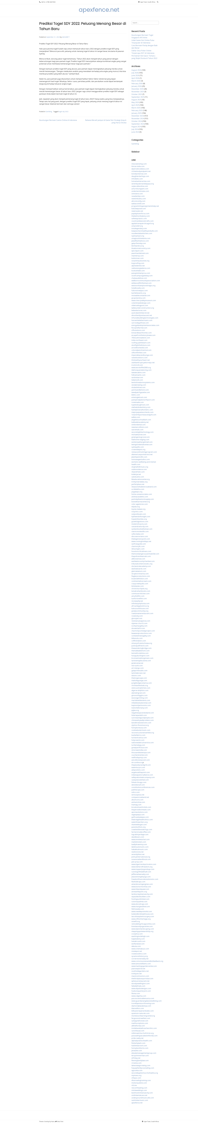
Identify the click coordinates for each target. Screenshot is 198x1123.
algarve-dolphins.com (139, 690)
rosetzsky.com (137, 616)
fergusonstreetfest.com (140, 1018)
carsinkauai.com (137, 1031)
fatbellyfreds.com (138, 986)
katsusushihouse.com (140, 608)
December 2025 (137, 89)
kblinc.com (135, 395)
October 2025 (136, 94)
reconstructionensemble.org (142, 732)
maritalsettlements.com (140, 700)
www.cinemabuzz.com (140, 949)
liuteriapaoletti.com (139, 715)
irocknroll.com (137, 365)
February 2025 (137, 110)
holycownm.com (137, 740)
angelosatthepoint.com (140, 772)
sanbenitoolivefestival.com (141, 529)
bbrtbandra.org (137, 246)
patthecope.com (137, 790)
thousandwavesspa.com (140, 752)
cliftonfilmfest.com (138, 352)
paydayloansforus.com (140, 213)
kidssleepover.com (138, 208)
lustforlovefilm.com (139, 598)
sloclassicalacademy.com (141, 566)
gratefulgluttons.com (139, 521)
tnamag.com (136, 805)
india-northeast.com (139, 340)
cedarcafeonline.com (139, 186)
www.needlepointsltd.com (141, 911)
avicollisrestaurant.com (140, 760)
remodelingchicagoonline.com (143, 924)
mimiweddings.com (139, 1090)
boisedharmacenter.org (140, 501)
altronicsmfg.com (138, 201)
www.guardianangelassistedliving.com (146, 1001)
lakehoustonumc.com (139, 847)
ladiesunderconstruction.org (142, 308)
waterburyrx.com (138, 767)
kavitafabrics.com (138, 735)
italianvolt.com (137, 380)
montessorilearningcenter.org (143, 1016)
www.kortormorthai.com (141, 886)
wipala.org (135, 506)
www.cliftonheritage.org (141, 919)
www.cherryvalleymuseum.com (143, 300)
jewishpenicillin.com (139, 457)
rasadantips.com (138, 196)
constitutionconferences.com (142, 787)
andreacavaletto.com (139, 497)
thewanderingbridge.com (141, 648)
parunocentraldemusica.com (142, 998)
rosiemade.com (137, 402)
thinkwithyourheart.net (140, 360)
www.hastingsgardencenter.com (144, 966)
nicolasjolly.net (137, 601)
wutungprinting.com (139, 698)
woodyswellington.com (140, 983)
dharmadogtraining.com (141, 1080)
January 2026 (136, 86)
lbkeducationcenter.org (140, 479)
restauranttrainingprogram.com (144, 452)
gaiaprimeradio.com (139, 670)
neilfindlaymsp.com (139, 757)
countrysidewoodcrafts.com (142, 221)
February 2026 (137, 83)
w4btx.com (135, 417)
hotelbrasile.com (138, 288)
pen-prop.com (137, 862)
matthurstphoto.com (139, 1023)
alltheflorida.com (138, 1026)
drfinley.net (135, 1058)
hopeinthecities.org (139, 519)
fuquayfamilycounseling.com (142, 1068)
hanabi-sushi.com (138, 941)
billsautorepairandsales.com (142, 1011)
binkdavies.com (137, 586)
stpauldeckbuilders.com (140, 896)
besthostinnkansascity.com (142, 1093)
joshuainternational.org (140, 857)
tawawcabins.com (138, 372)
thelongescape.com (139, 678)
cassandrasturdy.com (139, 526)
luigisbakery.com (138, 939)
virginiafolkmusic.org (139, 467)
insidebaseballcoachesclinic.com (144, 1028)
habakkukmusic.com (139, 849)
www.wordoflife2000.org (141, 367)
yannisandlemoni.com (140, 390)
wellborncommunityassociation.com (145, 280)
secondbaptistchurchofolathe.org (144, 1073)
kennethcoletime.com (139, 653)
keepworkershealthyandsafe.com (144, 231)
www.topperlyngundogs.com (142, 869)
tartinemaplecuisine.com (141, 660)
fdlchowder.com (137, 909)
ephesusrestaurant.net (140, 981)
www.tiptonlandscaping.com (142, 929)
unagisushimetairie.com (140, 238)
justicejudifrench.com (139, 646)
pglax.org (135, 710)
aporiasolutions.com (139, 812)
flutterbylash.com (138, 1043)
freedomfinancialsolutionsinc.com (144, 879)
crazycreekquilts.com (139, 583)
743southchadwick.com (140, 338)
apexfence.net (99, 10)
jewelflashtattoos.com (140, 241)
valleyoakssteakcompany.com (143, 777)
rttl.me (134, 1085)
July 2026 (134, 73)
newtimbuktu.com (138, 198)
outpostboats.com (138, 514)
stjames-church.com (139, 623)
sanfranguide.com (138, 544)
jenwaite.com (136, 1050)
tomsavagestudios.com (140, 459)
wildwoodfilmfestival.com (141, 283)
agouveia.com (136, 1070)
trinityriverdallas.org (139, 482)
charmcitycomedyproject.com (143, 631)
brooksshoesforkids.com (141, 807)
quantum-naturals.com (140, 1013)
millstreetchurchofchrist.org (142, 1033)
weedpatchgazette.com (140, 392)
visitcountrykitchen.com (140, 688)
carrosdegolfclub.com (140, 323)
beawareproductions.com (141, 633)
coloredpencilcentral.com (141, 350)
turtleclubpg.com (138, 745)
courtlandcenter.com (139, 755)
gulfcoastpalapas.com (140, 817)
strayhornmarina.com (140, 574)
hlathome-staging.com (140, 439)
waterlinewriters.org (139, 822)
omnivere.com (137, 193)
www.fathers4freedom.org (141, 867)
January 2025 (136, 113)
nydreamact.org (137, 236)
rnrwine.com (136, 1063)
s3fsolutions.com (138, 330)
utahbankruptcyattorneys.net (143, 362)
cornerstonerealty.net (139, 959)
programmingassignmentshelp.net (145, 206)
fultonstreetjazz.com (139, 290)
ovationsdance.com (139, 469)
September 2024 (137, 124)
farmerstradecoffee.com (141, 832)
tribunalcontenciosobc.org (141, 564)
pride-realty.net (137, 1038)
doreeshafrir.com (138, 628)
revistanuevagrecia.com (140, 621)
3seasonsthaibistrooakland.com (144, 487)
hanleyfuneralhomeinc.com (142, 410)
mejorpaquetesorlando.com (142, 412)
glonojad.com (136, 618)
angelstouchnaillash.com (141, 420)
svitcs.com (135, 792)
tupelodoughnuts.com (140, 405)
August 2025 (136, 100)
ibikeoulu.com (137, 638)
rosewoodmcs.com (138, 954)
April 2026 (135, 78)
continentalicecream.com (141, 581)
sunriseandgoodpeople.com (142, 718)
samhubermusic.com (139, 1100)
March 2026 (136, 81)
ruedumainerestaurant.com (142, 613)
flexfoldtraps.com (138, 882)
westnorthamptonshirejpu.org (143, 285)
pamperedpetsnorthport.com (143, 400)
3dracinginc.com (137, 549)
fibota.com (135, 993)
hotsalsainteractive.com (140, 181)
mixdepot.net (136, 951)
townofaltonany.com (139, 708)
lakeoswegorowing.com (140, 1065)
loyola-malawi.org (138, 509)
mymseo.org (136, 1075)
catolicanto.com (137, 477)
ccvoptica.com (137, 934)
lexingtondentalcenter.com (141, 444)
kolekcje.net (136, 474)
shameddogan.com (139, 824)
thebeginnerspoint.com (140, 539)
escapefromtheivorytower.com (143, 335)
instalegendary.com (139, 228)
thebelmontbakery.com (140, 216)
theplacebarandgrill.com (141, 765)
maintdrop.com (137, 256)
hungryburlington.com (140, 655)
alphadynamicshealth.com (141, 1040)
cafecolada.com (137, 534)
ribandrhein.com (138, 472)
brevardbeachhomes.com (141, 333)
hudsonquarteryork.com (141, 991)
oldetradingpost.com (139, 305)
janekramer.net (137, 663)
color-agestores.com (139, 504)
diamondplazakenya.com (141, 1006)
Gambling (49, 111)
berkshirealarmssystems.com (143, 382)
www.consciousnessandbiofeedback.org (147, 961)
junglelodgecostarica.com (141, 683)
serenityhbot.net (137, 854)
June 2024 (135, 132)
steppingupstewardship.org (142, 931)
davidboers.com (137, 837)
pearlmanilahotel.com (140, 253)
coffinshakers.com (138, 641)
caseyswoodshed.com (140, 780)
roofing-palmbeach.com (140, 343)
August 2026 (136, 70)
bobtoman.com (137, 258)
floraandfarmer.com (139, 328)
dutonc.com (136, 675)
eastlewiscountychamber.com (143, 561)
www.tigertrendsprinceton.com (143, 864)
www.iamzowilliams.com (141, 963)
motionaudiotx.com (139, 1083)
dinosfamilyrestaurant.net (141, 315)
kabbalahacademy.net (140, 422)
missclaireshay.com (139, 164)
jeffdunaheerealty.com (140, 874)
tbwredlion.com (137, 1008)
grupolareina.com (138, 298)
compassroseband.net (140, 797)
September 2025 (137, 97)
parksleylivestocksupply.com (142, 499)
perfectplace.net (137, 484)
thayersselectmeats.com (141, 809)
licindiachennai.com (139, 174)
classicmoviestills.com (140, 531)
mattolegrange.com (139, 680)
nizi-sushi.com (137, 665)
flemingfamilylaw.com (140, 1060)
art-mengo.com (137, 668)
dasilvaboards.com (138, 569)
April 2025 (135, 105)
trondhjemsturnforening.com (143, 1003)
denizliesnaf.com (138, 785)
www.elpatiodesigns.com (141, 988)
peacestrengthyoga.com (141, 877)
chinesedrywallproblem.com (142, 720)
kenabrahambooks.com (140, 591)
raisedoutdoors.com (139, 357)
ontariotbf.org (137, 226)
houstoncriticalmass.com (141, 551)
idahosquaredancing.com (141, 370)
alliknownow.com (138, 559)
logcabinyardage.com (139, 834)
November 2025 (137, 91)
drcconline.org (137, 762)
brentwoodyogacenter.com (142, 926)
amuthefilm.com (137, 596)
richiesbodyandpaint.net (141, 171)
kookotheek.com (138, 270)
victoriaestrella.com (139, 750)
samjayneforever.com (139, 1021)
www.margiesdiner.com (140, 906)
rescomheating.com (139, 1088)
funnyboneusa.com (139, 728)
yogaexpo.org (136, 492)
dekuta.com (136, 946)
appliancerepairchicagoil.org (142, 223)
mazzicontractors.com (140, 976)
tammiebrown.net (138, 673)
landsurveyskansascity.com (142, 894)
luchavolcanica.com (139, 737)
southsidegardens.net (140, 971)
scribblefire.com (137, 489)
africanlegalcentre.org (140, 606)
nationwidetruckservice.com (142, 742)
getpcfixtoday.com (138, 243)
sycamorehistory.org (139, 956)
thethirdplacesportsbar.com (142, 978)
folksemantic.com (138, 375)
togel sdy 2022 (63, 111)
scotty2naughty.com (139, 626)
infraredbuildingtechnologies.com (144, 318)
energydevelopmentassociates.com (145, 325)
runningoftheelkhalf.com (141, 872)
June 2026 (135, 75)
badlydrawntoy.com (139, 844)
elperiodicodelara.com (140, 169)
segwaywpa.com (137, 814)
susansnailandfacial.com (141, 859)
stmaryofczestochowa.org (141, 643)
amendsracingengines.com (142, 884)
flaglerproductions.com (140, 576)
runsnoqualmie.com (139, 901)
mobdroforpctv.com (139, 524)
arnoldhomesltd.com (139, 347)
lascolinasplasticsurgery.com (142, 916)
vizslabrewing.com (138, 385)
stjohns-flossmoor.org (140, 725)
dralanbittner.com (138, 387)
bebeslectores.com (138, 310)
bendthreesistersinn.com (141, 723)
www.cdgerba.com (138, 996)
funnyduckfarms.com (139, 1048)
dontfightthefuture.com (140, 345)
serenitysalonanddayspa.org (142, 184)
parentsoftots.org (138, 827)
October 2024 (136, 121)
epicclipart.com (137, 251)
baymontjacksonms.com (141, 705)
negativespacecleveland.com (142, 713)
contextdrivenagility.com (141, 636)
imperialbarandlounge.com (142, 355)
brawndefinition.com (139, 578)
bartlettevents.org (138, 293)
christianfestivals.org (139, 685)
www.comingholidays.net (141, 541)
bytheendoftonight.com (140, 516)
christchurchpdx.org (139, 588)
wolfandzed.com (137, 944)
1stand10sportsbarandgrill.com (143, 415)
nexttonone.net (137, 852)
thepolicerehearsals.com (141, 556)
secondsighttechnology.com (142, 432)
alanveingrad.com (138, 693)
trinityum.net (136, 973)
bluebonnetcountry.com (140, 248)
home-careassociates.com (141, 494)
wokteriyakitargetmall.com (142, 442)
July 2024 (134, 129)
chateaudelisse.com (139, 278)
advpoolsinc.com (138, 770)
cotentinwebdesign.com (140, 303)
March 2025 (136, 108)
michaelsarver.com (138, 434)
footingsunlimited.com (140, 899)
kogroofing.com (137, 263)
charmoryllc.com (138, 546)
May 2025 (135, 102)
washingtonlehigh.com (140, 936)
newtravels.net (137, 211)
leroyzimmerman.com (140, 1055)
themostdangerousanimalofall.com (145, 554)
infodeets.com (137, 179)
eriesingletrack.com (139, 397)
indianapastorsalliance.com (142, 775)
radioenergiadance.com (140, 268)
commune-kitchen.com (140, 593)
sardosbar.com (137, 377)
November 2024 (137, 118)
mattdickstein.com (138, 842)
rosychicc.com (137, 511)
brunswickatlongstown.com (142, 658)
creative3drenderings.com (141, 829)
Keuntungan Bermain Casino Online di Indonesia (58, 120)
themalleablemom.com (140, 651)
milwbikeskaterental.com (141, 703)
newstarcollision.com (139, 427)
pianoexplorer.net (138, 968)
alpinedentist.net (138, 266)
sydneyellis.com (137, 447)
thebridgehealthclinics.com (142, 819)
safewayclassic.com (139, 218)
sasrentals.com (137, 429)
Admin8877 (66, 37)
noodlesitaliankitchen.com (141, 233)
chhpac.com (136, 1078)
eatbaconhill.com (138, 203)
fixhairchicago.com (138, 782)
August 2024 (136, 126)
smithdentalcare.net (139, 1095)
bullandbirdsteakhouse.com (142, 914)
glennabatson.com (138, 571)
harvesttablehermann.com (141, 320)
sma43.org (135, 921)
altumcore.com (137, 800)
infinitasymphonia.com (140, 603)
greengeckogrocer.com (140, 437)
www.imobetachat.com (140, 839)
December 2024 (137, 116)
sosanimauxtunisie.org (140, 261)
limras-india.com (137, 166)
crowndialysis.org (138, 449)
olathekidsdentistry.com (140, 407)
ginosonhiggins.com (139, 695)
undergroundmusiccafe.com (142, 1098)
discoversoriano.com (139, 536)
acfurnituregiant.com (139, 189)
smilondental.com (138, 424)
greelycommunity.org (139, 611)
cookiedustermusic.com (140, 730)
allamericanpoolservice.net (142, 454)
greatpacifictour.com (139, 747)
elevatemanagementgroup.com (143, 1053)
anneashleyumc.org (139, 891)
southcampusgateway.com (142, 275)
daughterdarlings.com (140, 176)
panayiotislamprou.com (140, 273)
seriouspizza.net (137, 795)
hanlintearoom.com (139, 1045)
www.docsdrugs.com (139, 904)
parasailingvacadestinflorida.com (144, 1036)
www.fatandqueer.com (140, 889)
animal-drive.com (138, 802)
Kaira (53, 1121)
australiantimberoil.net (140, 313)
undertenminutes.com (140, 191)
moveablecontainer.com (140, 295)
